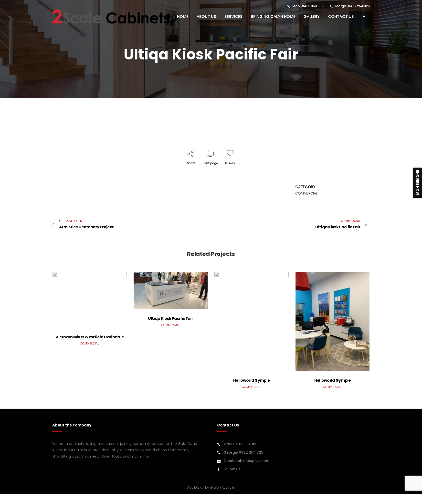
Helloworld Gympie (251, 380)
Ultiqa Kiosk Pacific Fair (170, 318)
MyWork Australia (222, 487)
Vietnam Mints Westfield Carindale (89, 337)
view (90, 299)
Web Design (195, 487)
